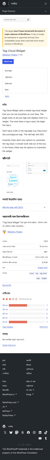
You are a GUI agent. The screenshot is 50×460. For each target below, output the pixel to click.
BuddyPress (9, 415)
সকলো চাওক (44, 327)
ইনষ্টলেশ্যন (8, 83)
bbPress (7, 411)
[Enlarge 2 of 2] (44, 165)
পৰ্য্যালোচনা (8, 77)
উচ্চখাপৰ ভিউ (6, 285)
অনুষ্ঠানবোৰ (29, 386)
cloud (32, 273)
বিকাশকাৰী (5, 390)
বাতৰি (4, 365)
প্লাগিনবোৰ (29, 369)
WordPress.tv (9, 394)
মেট (4, 407)
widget (44, 278)
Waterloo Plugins (9, 55)
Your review (7, 327)
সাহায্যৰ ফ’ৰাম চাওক (9, 345)
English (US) (43, 268)
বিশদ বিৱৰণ (8, 71)
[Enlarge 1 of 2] (21, 165)
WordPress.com (10, 402)
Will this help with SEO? (12, 207)
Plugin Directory (8, 11)
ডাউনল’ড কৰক (8, 61)
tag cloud (43, 273)
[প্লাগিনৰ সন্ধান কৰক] (28, 19)
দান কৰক (30, 390)
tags (38, 278)
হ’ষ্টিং (3, 369)
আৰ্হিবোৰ (28, 373)
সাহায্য (7, 96)
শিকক (4, 381)
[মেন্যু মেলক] (46, 3)
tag (37, 273)
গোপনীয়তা (5, 373)
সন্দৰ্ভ (3, 360)
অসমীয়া (10, 426)
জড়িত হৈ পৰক (30, 381)
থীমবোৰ (28, 365)
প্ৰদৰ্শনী (28, 360)
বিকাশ (6, 90)
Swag (30, 394)
